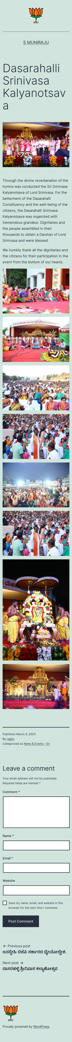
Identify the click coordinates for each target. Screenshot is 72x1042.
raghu (10, 739)
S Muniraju (36, 42)
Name (8, 836)
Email (8, 858)
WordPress (41, 1026)
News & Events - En (37, 743)
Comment (11, 792)
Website (9, 880)
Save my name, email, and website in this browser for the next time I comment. (36, 905)
